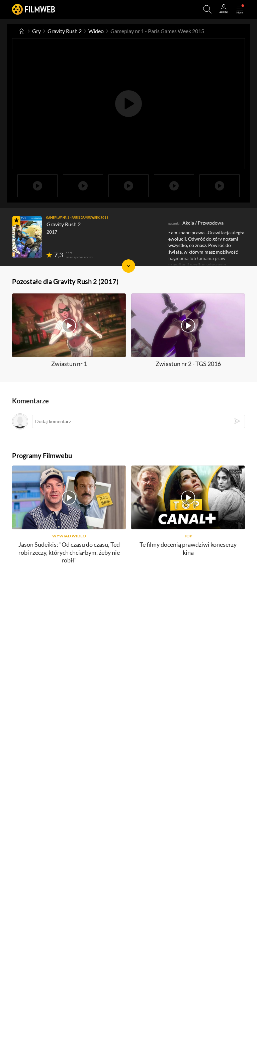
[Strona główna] (21, 31)
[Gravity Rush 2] (27, 237)
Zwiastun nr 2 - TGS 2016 (188, 363)
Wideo (96, 31)
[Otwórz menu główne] (239, 9)
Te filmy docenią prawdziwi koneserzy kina (188, 548)
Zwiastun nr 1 (69, 363)
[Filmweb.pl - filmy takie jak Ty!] (33, 9)
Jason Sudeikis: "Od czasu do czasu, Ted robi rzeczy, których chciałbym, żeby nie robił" (69, 552)
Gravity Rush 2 (65, 31)
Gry (36, 31)
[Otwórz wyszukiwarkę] (207, 9)
